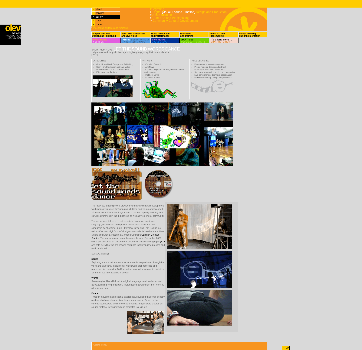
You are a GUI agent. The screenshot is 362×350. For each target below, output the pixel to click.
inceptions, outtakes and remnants (109, 28)
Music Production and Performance (160, 35)
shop (97, 20)
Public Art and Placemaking (217, 35)
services (98, 13)
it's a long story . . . (222, 40)
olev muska (100, 40)
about (97, 9)
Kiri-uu (136, 40)
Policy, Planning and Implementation (249, 35)
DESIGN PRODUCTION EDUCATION (13, 32)
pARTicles (193, 40)
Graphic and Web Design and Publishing (104, 35)
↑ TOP (286, 348)
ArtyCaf (161, 241)
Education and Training (186, 35)
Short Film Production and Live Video (133, 35)
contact (98, 24)
